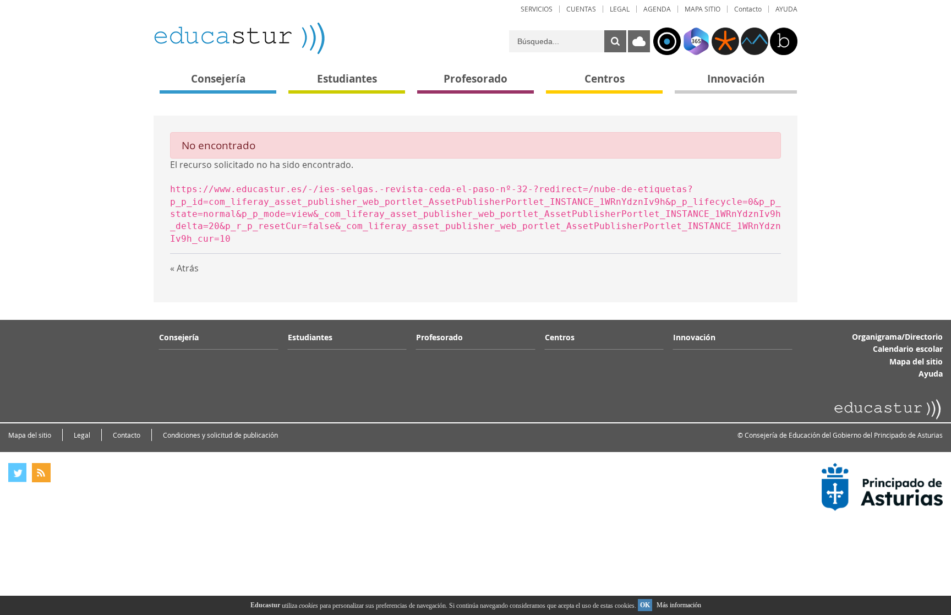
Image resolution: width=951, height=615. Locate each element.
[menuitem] (537, 9)
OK (645, 605)
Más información (679, 605)
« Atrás (184, 268)
